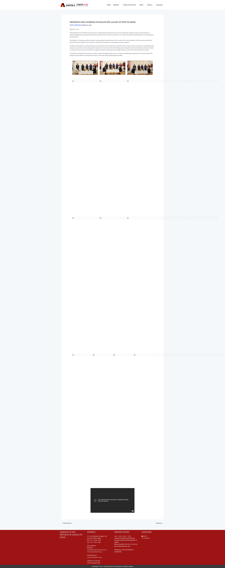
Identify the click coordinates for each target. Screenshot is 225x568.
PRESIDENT (77, 25)
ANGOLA (149, 5)
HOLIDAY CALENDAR (131, 544)
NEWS (141, 5)
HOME (109, 5)
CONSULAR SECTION (129, 5)
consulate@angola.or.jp (94, 557)
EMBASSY (116, 5)
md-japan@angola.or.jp (94, 552)
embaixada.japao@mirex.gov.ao (97, 550)
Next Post (159, 523)
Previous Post (67, 523)
